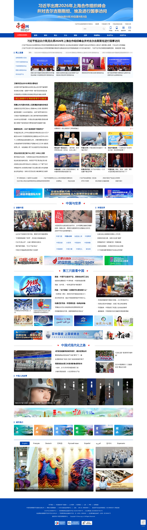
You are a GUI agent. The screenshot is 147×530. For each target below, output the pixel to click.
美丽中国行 (118, 181)
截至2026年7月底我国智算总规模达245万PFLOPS (31, 136)
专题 (123, 48)
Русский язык (73, 443)
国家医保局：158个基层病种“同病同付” (29, 129)
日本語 (59, 443)
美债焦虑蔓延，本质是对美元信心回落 (110, 246)
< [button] (130, 53)
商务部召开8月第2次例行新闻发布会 (93, 73)
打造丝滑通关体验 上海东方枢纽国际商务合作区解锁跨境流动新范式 (32, 368)
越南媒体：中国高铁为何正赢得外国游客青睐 (113, 311)
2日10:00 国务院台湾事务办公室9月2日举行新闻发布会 (82, 52)
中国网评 (88, 236)
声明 (90, 504)
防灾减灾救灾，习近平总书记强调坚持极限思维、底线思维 (101, 48)
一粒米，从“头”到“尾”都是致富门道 (67, 367)
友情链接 (96, 504)
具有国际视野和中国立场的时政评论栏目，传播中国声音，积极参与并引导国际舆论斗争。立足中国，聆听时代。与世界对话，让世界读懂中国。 (73, 228)
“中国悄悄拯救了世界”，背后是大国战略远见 (31, 238)
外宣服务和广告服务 (61, 504)
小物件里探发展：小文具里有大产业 (67, 371)
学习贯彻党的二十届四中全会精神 (27, 178)
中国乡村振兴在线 (117, 24)
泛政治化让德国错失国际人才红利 (108, 234)
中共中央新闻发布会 (22, 62)
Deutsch (48, 443)
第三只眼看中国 (73, 270)
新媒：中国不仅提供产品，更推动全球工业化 (72, 277)
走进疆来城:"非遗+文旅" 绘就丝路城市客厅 (69, 359)
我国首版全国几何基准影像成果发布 (68, 364)
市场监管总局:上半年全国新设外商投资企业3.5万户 (31, 133)
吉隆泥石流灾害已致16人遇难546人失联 (27, 108)
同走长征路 (71, 181)
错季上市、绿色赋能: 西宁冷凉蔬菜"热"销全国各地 (31, 147)
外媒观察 (18, 295)
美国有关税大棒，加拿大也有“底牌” (109, 238)
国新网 (97, 24)
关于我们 (51, 504)
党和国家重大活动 (21, 57)
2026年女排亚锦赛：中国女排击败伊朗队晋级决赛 (31, 119)
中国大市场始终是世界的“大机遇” (27, 250)
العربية (98, 443)
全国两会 (59, 181)
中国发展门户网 (106, 24)
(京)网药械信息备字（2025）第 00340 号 (100, 513)
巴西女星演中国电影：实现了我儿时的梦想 (112, 304)
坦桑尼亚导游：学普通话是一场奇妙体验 (70, 303)
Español (87, 443)
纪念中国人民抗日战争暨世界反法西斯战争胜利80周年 (33, 181)
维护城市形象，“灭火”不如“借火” (27, 246)
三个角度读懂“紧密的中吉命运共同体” (110, 250)
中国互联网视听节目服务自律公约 (35, 507)
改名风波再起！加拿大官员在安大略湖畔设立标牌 (31, 171)
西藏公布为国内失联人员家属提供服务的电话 (31, 105)
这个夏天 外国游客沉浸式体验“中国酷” (109, 294)
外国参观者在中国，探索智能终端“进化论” (69, 311)
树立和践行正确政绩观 (102, 181)
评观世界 (101, 208)
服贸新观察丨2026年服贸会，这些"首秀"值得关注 (30, 112)
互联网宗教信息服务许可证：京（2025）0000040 (73, 513)
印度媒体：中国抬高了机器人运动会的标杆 (112, 307)
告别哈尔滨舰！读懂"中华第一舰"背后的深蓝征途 (30, 91)
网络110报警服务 (51, 507)
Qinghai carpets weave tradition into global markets (35, 488)
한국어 (109, 443)
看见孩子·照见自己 (60, 148)
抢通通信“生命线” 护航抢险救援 (65, 128)
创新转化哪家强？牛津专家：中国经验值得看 (70, 281)
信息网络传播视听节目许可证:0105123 (46, 513)
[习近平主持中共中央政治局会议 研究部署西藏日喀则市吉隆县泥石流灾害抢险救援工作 (51, 48)
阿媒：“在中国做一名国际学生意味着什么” (71, 290)
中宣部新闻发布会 (21, 66)
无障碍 (143, 526)
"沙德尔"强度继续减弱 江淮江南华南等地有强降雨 (31, 116)
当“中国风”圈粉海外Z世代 (23, 229)
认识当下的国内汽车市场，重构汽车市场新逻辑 (32, 234)
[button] (131, 104)
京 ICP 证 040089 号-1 (50, 510)
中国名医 (57, 169)
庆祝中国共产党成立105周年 (111, 178)
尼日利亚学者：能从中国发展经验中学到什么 (70, 298)
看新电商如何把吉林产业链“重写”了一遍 (68, 355)
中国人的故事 (21, 376)
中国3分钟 (84, 148)
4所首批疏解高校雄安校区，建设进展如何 (71, 351)
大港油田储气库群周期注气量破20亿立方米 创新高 (31, 143)
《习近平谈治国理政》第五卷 (87, 178)
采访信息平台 (20, 74)
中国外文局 (128, 24)
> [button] (131, 53)
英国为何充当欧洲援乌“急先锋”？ (107, 229)
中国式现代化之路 (73, 345)
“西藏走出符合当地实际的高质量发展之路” (69, 307)
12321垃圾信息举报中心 (64, 507)
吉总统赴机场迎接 (72, 45)
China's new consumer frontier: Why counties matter (113, 488)
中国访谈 (111, 169)
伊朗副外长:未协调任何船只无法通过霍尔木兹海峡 (31, 168)
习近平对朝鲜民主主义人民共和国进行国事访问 (58, 178)
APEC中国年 (85, 181)
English (24, 443)
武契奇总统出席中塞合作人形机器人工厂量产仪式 (31, 164)
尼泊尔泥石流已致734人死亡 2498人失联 (29, 153)
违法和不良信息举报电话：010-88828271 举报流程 (105, 507)
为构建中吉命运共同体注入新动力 (89, 45)
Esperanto (121, 443)
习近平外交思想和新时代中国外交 (84, 24)
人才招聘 (71, 504)
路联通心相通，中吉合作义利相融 (113, 45)
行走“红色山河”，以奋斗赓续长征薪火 (28, 242)
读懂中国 (19, 208)
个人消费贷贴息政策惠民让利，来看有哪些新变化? (31, 140)
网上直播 (19, 53)
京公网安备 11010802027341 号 (94, 510)
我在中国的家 (112, 148)
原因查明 (45, 108)
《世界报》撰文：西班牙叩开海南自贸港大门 (70, 294)
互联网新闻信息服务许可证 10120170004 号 (71, 510)
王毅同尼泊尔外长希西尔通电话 (26, 83)
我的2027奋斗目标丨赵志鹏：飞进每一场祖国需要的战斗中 (35, 403)
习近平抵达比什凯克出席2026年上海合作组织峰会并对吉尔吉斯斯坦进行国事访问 (73, 40)
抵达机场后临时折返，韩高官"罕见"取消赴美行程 (30, 160)
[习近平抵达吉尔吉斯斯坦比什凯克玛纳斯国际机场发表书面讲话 (43, 45)
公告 (85, 504)
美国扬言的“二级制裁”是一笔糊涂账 (109, 242)
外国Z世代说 (85, 169)
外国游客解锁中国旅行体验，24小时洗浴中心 (113, 300)
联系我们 (78, 504)
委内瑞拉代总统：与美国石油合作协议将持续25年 (31, 157)
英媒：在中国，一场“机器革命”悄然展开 (68, 285)
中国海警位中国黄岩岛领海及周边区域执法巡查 (30, 94)
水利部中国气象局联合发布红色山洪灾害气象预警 (31, 87)
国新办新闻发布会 (21, 70)
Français (36, 443)
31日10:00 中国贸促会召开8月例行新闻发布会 (48, 52)
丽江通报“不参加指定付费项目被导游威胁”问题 (30, 123)
